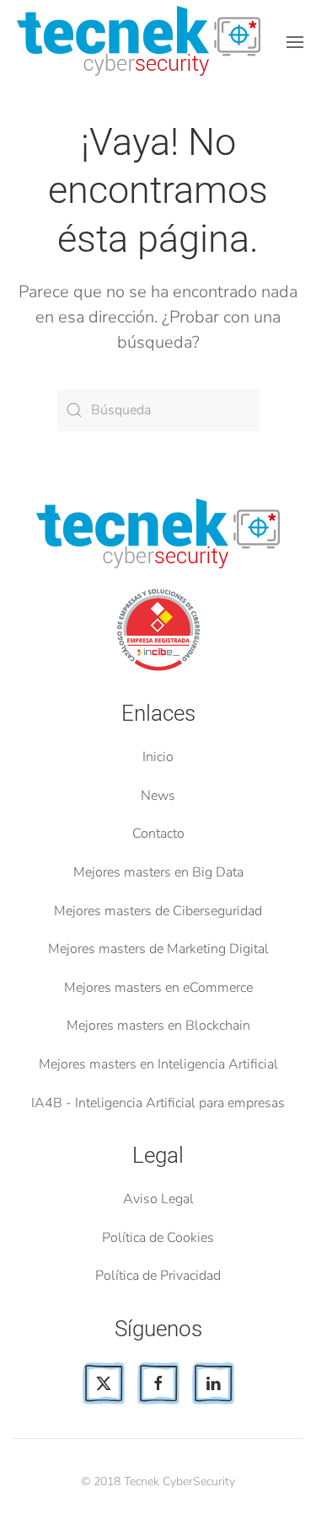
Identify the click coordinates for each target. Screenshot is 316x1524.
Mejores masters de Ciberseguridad (158, 911)
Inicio (158, 757)
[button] (295, 42)
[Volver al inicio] (142, 42)
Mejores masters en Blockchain (158, 1025)
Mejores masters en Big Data (158, 872)
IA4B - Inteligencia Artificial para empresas (158, 1103)
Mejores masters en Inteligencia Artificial (158, 1064)
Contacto (158, 833)
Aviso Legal (158, 1199)
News (158, 795)
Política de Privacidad (158, 1275)
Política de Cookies (158, 1237)
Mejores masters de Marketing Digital (158, 949)
